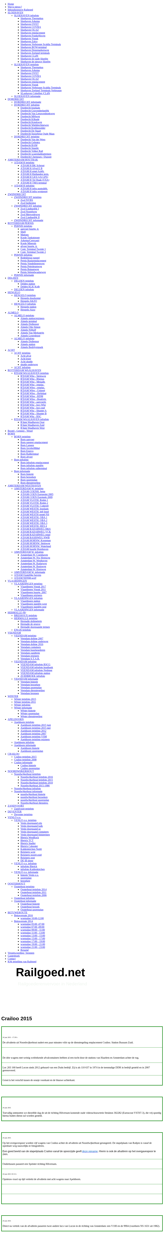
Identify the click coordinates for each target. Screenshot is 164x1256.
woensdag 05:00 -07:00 (32, 924)
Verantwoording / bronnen (21, 953)
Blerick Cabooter (29, 846)
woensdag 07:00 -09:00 (32, 927)
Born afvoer (26, 456)
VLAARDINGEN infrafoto (28, 598)
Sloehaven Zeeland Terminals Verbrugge (41, 90)
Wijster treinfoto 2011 (25, 702)
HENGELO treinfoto (25, 295)
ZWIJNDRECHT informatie (28, 220)
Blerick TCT (26, 840)
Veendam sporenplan (31, 687)
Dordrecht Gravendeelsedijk (34, 110)
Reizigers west (27, 852)
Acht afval (25, 355)
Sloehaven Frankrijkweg (32, 35)
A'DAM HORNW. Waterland (35, 546)
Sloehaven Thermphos (31, 18)
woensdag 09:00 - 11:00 (32, 929)
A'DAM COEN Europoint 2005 (36, 494)
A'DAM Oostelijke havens (27, 575)
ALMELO (13, 312)
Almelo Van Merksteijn (32, 332)
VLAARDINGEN (17, 580)
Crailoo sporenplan (30, 768)
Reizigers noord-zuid (31, 854)
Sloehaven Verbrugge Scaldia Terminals (40, 44)
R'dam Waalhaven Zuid (32, 425)
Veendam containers (30, 647)
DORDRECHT (16, 99)
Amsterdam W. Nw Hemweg (35, 557)
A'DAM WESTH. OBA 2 (33, 520)
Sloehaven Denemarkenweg (34, 50)
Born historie (27, 474)
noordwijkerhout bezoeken (34, 797)
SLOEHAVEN (15, 12)
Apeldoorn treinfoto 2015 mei (35, 728)
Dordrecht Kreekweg (31, 122)
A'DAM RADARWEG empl (35, 534)
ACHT (11, 350)
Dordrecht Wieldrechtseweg (34, 125)
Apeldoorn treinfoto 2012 (33, 730)
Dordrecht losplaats (30, 107)
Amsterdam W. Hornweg (33, 569)
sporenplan (26, 878)
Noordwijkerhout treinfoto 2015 (36, 779)
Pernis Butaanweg (29, 269)
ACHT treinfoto (22, 353)
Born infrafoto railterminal (33, 468)
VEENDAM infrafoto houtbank (36, 667)
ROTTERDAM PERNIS (21, 223)
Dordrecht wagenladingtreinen (35, 154)
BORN (11, 433)
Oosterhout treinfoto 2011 (33, 892)
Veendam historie (29, 681)
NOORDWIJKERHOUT (21, 771)
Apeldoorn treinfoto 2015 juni (35, 725)
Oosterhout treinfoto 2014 (33, 889)
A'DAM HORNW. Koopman (35, 540)
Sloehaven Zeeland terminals (35, 53)
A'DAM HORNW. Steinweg (35, 543)
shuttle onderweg (29, 364)
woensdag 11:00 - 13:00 (32, 932)
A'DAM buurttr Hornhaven (34, 549)
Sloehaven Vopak (29, 38)
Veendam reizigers (29, 655)
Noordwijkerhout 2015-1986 (35, 785)
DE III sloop (26, 860)
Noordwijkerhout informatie (28, 791)
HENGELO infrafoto (25, 304)
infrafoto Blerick (28, 866)
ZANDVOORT (16, 805)
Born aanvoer (27, 439)
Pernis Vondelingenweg (32, 263)
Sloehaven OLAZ (29, 30)
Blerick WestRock (29, 837)
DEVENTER (15, 811)
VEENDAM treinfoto (25, 635)
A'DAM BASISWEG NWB (35, 537)
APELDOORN (16, 719)
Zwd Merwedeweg (30, 214)
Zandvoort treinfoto (24, 808)
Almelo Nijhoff (28, 330)
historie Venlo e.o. (29, 875)
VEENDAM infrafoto (25, 661)
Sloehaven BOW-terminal (33, 47)
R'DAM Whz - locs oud (32, 407)
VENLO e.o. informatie (26, 872)
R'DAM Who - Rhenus (32, 379)
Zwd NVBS (26, 200)
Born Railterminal (29, 454)
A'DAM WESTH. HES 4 (33, 526)
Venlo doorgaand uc (30, 829)
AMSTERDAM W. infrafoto (29, 552)
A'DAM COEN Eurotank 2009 (36, 497)
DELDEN (13, 278)
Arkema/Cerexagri (29, 240)
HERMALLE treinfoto (25, 618)
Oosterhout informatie (25, 901)
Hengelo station (28, 306)
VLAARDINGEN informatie (29, 609)
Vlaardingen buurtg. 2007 (33, 592)
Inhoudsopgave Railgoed (20, 9)
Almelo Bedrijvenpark (31, 347)
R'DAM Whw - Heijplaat (33, 393)
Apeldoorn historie (29, 748)
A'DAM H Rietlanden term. (34, 174)
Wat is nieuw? (15, 6)
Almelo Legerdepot (30, 335)
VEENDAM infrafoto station (35, 673)
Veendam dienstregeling (32, 690)
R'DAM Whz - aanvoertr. (33, 402)
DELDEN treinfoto (24, 280)
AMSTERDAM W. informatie (29, 572)
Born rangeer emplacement (34, 442)
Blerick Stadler (28, 843)
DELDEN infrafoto (24, 289)
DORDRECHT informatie (27, 102)
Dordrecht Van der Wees (32, 139)
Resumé (24, 950)
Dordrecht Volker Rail (31, 151)
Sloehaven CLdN (29, 55)
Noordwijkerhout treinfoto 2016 (36, 777)
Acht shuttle (26, 361)
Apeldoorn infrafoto (24, 742)
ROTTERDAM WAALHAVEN (24, 370)
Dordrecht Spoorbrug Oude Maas (37, 133)
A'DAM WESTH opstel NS (34, 514)
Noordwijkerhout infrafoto (27, 788)
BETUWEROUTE (17, 912)
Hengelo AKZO (28, 301)
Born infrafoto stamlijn (31, 465)
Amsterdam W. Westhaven (33, 560)
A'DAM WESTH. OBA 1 (33, 517)
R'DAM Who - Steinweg (33, 376)
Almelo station (27, 344)
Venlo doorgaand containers (34, 831)
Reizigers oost (27, 857)
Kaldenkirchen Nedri (31, 849)
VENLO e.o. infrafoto (25, 863)
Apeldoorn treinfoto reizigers (35, 739)
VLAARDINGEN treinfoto (28, 583)
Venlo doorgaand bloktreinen (35, 834)
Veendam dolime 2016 (31, 644)
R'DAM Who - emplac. (32, 384)
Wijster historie (28, 710)
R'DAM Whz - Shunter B (33, 413)
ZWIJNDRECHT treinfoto (27, 197)
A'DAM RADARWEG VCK (35, 531)
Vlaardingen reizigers (31, 595)
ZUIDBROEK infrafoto (32, 676)
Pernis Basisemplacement (33, 260)
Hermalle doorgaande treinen (35, 627)
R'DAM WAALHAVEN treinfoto (31, 373)
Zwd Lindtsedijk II (30, 217)
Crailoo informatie (23, 762)
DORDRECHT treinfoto (26, 136)
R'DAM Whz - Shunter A (33, 410)
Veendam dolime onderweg (34, 641)
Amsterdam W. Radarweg (33, 563)
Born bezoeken (28, 477)
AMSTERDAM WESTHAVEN (24, 485)
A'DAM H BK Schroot (32, 165)
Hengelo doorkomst (30, 298)
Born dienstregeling (30, 482)
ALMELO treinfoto (24, 315)
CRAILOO (13, 754)
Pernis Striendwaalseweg (33, 272)
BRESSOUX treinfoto (25, 615)
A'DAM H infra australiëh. (34, 188)
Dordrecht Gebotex (30, 142)
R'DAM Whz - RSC (30, 416)
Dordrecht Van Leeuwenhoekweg (37, 113)
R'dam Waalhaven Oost (32, 422)
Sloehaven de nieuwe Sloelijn (35, 61)
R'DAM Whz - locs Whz (33, 404)
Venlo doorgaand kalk (31, 826)
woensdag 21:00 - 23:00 (32, 947)
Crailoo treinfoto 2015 (25, 756)
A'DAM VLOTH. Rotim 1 (34, 500)
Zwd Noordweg (28, 211)
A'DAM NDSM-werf (25, 578)
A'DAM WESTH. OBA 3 (33, 523)
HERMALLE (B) (17, 612)
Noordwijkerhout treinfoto (27, 774)
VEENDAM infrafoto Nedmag (36, 670)
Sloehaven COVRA (30, 27)
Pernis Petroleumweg (31, 266)
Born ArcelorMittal (30, 448)
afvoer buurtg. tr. (28, 246)
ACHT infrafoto (22, 367)
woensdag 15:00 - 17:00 (32, 938)
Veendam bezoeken (30, 684)
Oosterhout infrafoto (24, 898)
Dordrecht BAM (28, 145)
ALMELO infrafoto (24, 338)
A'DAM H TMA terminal (33, 182)
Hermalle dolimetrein (31, 621)
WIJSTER (13, 696)
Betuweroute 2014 (23, 921)
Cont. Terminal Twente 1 (33, 249)
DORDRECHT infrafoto (27, 105)
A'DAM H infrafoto (24, 185)
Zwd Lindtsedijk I (29, 208)
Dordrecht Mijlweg (30, 116)
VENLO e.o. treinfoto (25, 820)
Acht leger (25, 358)
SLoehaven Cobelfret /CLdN (35, 93)
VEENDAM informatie (26, 679)
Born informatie (22, 471)
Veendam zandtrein (30, 653)
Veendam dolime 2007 (31, 638)
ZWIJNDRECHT (17, 194)
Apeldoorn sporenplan (31, 751)
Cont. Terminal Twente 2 (33, 252)
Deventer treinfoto (23, 814)
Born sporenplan (28, 479)
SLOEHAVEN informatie (27, 96)
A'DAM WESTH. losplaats (34, 508)
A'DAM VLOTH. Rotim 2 (34, 503)
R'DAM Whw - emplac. (32, 387)
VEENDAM (14, 632)
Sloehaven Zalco (28, 41)
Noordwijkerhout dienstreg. (34, 803)
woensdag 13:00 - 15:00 (32, 935)
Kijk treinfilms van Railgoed (22, 961)
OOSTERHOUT (16, 883)
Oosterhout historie (30, 903)
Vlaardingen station (30, 601)
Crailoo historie (28, 765)
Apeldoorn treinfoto (24, 722)
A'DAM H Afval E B (31, 168)
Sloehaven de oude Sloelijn (34, 58)
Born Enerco (26, 451)
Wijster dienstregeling (31, 716)
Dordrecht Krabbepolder (32, 128)
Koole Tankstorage (30, 237)
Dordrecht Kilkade (29, 119)
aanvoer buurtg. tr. (29, 229)
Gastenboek (14, 955)
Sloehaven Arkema (30, 21)
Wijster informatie (23, 707)
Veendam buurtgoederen (32, 650)
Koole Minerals (28, 243)
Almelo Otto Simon (30, 327)
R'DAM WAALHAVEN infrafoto (31, 419)
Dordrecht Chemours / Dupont (35, 156)
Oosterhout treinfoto (24, 886)
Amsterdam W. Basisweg (33, 566)
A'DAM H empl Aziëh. (32, 171)
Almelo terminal (28, 321)
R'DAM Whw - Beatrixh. (33, 399)
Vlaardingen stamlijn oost (33, 606)
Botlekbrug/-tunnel (30, 257)
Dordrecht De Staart (30, 130)
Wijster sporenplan (29, 713)
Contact (12, 958)
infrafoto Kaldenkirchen (32, 869)
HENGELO (14, 292)
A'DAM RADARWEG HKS (35, 529)
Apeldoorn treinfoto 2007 (33, 733)
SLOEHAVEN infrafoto (26, 15)
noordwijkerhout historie (32, 794)
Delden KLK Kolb (30, 286)
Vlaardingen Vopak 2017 (33, 586)
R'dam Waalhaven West (32, 428)
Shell (23, 231)
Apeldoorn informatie (25, 745)
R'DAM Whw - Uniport (32, 390)
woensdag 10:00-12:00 (32, 918)
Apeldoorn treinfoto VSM (33, 736)
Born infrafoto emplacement (34, 462)
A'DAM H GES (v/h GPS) (34, 177)
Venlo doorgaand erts (31, 823)
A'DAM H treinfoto (24, 162)
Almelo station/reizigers (32, 318)
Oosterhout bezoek (30, 906)
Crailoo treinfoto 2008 (25, 759)
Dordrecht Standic (29, 148)
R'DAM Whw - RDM (31, 396)
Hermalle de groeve (30, 624)
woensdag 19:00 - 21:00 (32, 944)
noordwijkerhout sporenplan (34, 800)
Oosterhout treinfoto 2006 (33, 895)
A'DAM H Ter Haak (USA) (34, 180)
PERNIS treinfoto (23, 226)
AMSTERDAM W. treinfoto (28, 488)
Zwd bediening (28, 203)
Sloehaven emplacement (32, 32)
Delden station (27, 283)
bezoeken (25, 880)
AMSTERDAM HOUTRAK (23, 159)
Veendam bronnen (29, 693)
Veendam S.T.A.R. (30, 658)
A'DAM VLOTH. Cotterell (34, 505)
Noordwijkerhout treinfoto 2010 (36, 782)
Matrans (24, 234)
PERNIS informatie (24, 275)
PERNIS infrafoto (23, 255)
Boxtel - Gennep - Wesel (20, 430)
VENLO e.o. (14, 817)
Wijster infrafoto (22, 704)
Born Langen (27, 445)
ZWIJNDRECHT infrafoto (28, 205)
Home (11, 4)
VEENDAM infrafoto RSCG (35, 664)
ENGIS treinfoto (22, 629)
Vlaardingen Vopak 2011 (33, 589)
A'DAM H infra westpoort (33, 191)
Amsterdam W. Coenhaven (34, 554)
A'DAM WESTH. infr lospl (34, 511)
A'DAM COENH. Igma (32, 491)
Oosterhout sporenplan (31, 909)
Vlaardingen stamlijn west (33, 604)
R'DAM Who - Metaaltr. (32, 381)
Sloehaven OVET (29, 24)
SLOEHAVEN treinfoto (26, 64)
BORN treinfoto (22, 436)
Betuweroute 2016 (23, 915)
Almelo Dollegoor (29, 324)
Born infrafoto (21, 459)
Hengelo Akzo (27, 309)
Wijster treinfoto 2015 (25, 699)
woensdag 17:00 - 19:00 (32, 941)
